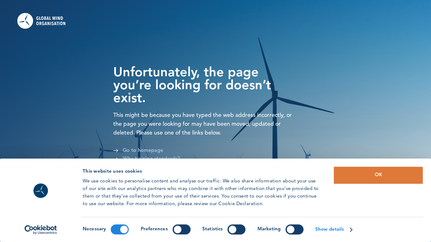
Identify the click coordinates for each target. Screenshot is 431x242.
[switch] (182, 229)
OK (378, 175)
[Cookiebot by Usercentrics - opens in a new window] (40, 229)
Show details (329, 229)
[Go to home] (45, 21)
